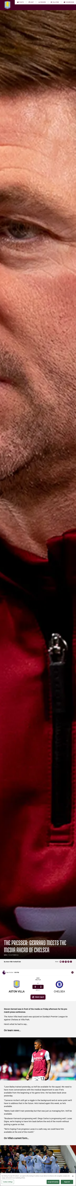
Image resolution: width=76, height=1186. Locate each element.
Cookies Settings (8, 1182)
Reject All (67, 1182)
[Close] (73, 1176)
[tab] (20, 2)
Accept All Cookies (53, 1182)
